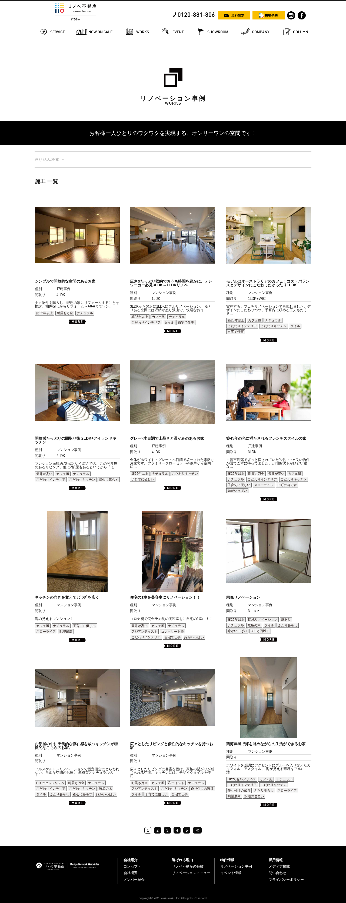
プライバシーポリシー (286, 879)
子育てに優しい (142, 479)
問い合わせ (277, 873)
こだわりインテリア (146, 322)
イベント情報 (230, 873)
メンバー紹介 (134, 879)
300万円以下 (260, 631)
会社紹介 (131, 860)
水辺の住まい (254, 796)
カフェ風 (158, 317)
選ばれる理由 (182, 860)
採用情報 (276, 860)
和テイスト (176, 783)
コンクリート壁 (172, 631)
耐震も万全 (65, 313)
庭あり (286, 620)
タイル (169, 322)
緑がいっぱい (237, 491)
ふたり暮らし (287, 625)
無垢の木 (254, 625)
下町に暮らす (287, 485)
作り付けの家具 (202, 789)
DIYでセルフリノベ (50, 783)
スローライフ (264, 485)
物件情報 (227, 860)
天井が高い (44, 474)
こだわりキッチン (274, 326)
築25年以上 (44, 313)
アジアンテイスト (144, 631)
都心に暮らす (108, 480)
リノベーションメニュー (191, 873)
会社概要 (131, 873)
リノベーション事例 (236, 866)
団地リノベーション (262, 620)
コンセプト (132, 866)
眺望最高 (65, 631)
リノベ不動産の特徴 (188, 866)
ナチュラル (85, 313)
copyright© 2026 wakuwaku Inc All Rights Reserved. (173, 898)
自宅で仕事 (186, 322)
